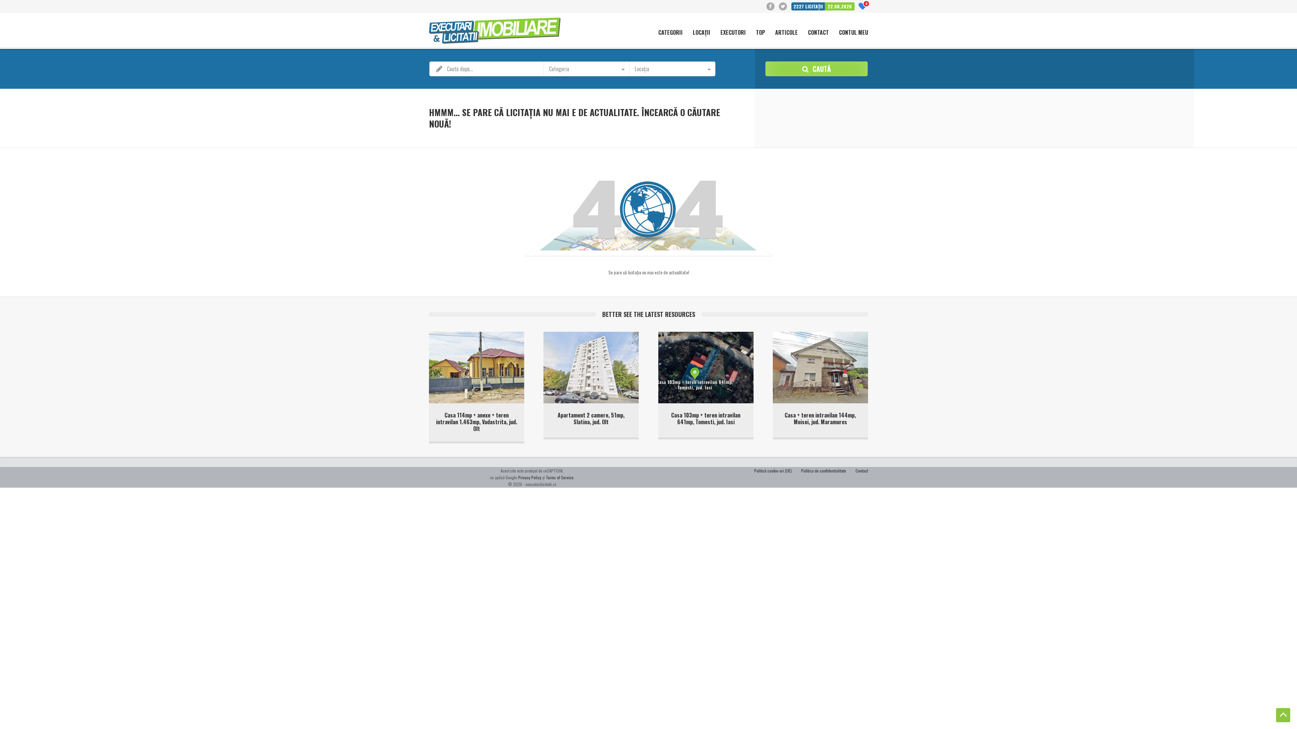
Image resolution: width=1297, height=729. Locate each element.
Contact (818, 32)
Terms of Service (560, 477)
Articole (786, 32)
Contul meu (853, 32)
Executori (733, 32)
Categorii (670, 32)
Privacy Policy (529, 477)
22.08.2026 (840, 6)
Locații (701, 32)
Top (760, 32)
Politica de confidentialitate (823, 471)
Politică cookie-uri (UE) (773, 471)
